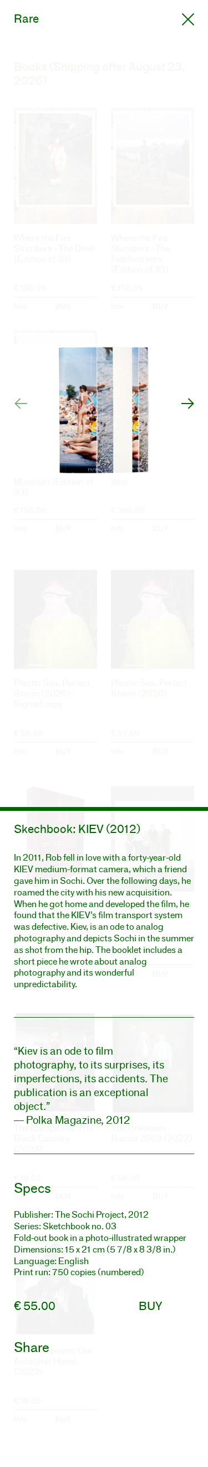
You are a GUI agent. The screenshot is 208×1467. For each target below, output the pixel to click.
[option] (104, 403)
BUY (151, 1306)
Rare (26, 18)
